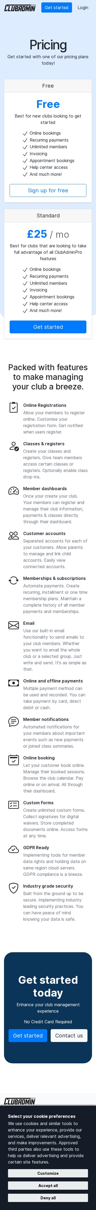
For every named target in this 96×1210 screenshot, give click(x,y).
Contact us (69, 1035)
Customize (48, 1173)
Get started (57, 7)
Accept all (48, 1185)
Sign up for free (48, 190)
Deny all (48, 1198)
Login (83, 7)
